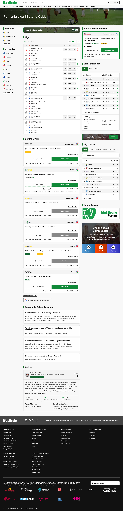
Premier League (36, 435)
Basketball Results (37, 472)
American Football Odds (10, 441)
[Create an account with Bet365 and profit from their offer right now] (72, 189)
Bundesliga (35, 443)
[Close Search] (62, 2)
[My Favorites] (108, 2)
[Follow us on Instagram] (26, 420)
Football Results (36, 467)
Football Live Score (37, 459)
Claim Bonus (65, 159)
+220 (69, 117)
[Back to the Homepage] (10, 2)
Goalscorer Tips (65, 438)
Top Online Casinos (8, 456)
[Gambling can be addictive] (109, 490)
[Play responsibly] (10, 499)
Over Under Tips (65, 443)
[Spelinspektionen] (60, 499)
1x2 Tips (63, 435)
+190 (74, 69)
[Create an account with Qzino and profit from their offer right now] (72, 291)
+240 (65, 78)
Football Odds (7, 432)
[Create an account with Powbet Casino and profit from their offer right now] (72, 215)
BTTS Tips (64, 441)
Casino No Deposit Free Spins (11, 467)
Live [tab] (28, 41)
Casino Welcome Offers (10, 461)
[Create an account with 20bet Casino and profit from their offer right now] (72, 239)
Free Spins (92, 432)
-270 (65, 73)
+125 (65, 59)
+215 (69, 69)
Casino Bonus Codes (9, 459)
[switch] (72, 41)
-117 (65, 64)
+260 (65, 49)
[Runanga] (76, 490)
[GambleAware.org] (93, 490)
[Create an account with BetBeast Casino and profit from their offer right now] (72, 163)
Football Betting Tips (66, 432)
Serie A (34, 441)
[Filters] (78, 41)
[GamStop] (27, 499)
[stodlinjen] (43, 499)
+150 (69, 49)
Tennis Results (36, 469)
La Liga (34, 438)
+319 (74, 64)
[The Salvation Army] (60, 490)
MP (103, 75)
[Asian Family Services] (10, 490)
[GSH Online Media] (76, 499)
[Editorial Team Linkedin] (77, 376)
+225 (69, 59)
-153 (65, 83)
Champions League (37, 432)
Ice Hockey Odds (8, 443)
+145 (65, 88)
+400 (69, 73)
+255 (74, 88)
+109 (74, 78)
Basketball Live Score (38, 464)
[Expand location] (20, 53)
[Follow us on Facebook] (30, 420)
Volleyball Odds (7, 449)
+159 (74, 49)
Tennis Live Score (37, 461)
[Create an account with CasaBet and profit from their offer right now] (72, 265)
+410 (74, 83)
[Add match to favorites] (26, 48)
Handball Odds (7, 446)
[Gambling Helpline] (27, 490)
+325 (74, 97)
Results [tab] (32, 41)
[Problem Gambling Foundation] (43, 490)
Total (113, 161)
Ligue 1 (34, 446)
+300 (69, 83)
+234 (74, 59)
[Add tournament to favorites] (26, 46)
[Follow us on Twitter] (33, 420)
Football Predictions (37, 456)
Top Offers (92, 435)
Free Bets (92, 438)
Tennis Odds (7, 435)
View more (64, 261)
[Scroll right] (118, 150)
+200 (69, 88)
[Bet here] (89, 56)
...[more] (76, 191)
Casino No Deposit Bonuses (11, 464)
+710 (74, 73)
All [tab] (24, 41)
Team (88, 75)
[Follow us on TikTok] (37, 420)
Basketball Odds (8, 438)
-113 (65, 97)
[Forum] (101, 213)
